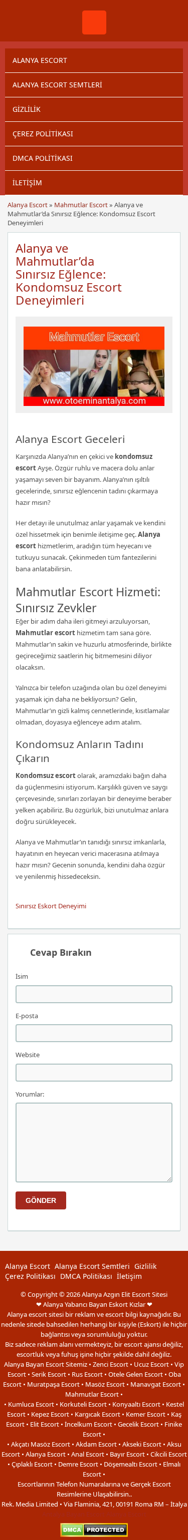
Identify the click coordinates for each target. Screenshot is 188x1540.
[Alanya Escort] (94, 31)
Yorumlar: (30, 1094)
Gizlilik (27, 109)
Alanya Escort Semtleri (57, 84)
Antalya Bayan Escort (73, 1514)
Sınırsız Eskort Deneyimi (51, 905)
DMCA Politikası (43, 158)
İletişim (27, 182)
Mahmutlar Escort (81, 204)
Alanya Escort (40, 60)
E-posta (27, 1015)
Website (28, 1054)
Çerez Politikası (43, 133)
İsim (22, 976)
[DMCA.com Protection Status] (94, 1535)
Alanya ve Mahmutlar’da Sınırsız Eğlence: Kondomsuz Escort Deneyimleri (69, 274)
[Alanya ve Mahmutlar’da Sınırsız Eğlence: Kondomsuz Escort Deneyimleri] (94, 408)
